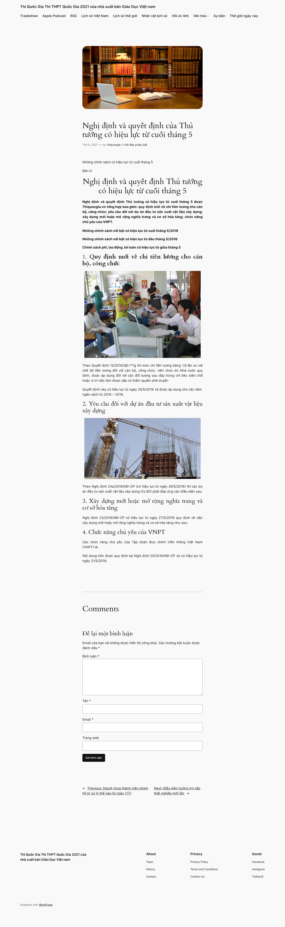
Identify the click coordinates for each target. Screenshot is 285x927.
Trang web (90, 738)
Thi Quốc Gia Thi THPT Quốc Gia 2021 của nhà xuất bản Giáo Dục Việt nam (87, 6)
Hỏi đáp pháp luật (135, 144)
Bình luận (90, 656)
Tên (86, 701)
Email (87, 719)
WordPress (46, 904)
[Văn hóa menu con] (208, 16)
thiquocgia (114, 144)
